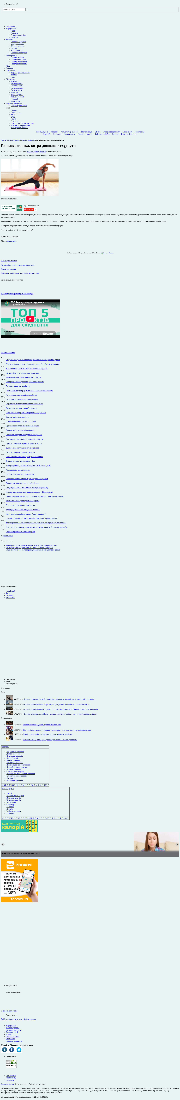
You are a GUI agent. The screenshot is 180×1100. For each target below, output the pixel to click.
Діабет (107, 134)
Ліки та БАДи (16, 86)
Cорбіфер (10, 804)
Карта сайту (11, 1078)
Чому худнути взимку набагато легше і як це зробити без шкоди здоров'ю (36, 527)
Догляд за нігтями (18, 59)
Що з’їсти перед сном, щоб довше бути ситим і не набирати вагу (50, 740)
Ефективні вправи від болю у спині (21, 421)
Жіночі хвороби (13, 760)
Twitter (8, 593)
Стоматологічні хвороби (16, 776)
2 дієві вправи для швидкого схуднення (22, 448)
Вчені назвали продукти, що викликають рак (42, 724)
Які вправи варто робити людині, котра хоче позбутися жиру (31, 545)
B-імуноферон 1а (13, 800)
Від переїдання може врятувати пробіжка (23, 509)
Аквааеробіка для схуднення (18, 470)
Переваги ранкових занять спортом (20, 532)
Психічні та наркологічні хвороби (20, 774)
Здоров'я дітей (12, 1032)
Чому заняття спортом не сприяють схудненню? (26, 413)
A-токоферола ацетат (15, 796)
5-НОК (9, 793)
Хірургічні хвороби (14, 780)
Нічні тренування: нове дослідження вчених (24, 457)
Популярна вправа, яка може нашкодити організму (27, 487)
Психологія (15, 112)
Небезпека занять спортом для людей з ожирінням (27, 479)
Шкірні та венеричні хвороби (18, 765)
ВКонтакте (10, 598)
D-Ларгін (10, 807)
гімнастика (11, 241)
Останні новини (8, 353)
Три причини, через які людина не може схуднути (27, 368)
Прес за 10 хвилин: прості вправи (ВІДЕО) (24, 443)
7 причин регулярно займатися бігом (21, 395)
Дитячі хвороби (13, 754)
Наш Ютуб (10, 591)
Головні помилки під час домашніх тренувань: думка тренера (31, 518)
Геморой (14, 99)
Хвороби (9, 68)
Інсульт (90, 134)
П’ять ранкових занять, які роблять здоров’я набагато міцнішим (32, 364)
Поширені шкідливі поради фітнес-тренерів (24, 435)
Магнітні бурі (86, 132)
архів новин (8, 536)
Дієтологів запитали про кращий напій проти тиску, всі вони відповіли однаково (57, 730)
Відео (13, 117)
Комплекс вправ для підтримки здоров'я (22, 501)
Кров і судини (17, 95)
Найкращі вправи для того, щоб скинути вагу (25, 382)
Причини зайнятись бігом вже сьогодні (22, 426)
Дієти (13, 31)
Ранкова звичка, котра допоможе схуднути (23, 377)
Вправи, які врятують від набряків (20, 430)
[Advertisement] (8, 567)
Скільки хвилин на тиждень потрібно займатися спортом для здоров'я (35, 496)
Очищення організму (111, 132)
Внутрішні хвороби (14, 756)
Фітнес (14, 75)
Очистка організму (19, 35)
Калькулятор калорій (19, 128)
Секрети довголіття (19, 106)
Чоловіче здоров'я (18, 42)
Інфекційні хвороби (14, 763)
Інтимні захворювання (20, 125)
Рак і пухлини (17, 84)
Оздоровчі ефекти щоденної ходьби (20, 505)
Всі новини (10, 26)
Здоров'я (9, 39)
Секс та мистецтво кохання (22, 123)
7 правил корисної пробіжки (18, 386)
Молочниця (139, 132)
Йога (13, 77)
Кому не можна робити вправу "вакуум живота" (26, 514)
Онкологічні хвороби (15, 771)
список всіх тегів (9, 1011)
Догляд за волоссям (19, 64)
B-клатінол (11, 802)
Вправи (124, 134)
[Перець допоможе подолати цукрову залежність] (90, 842)
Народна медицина (14, 103)
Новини (14, 110)
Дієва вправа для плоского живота (20, 452)
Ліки (8, 66)
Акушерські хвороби (15, 752)
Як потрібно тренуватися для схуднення (22, 373)
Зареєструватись (15, 1019)
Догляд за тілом (17, 57)
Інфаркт (98, 134)
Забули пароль (30, 1019)
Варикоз (115, 134)
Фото (13, 114)
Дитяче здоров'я (17, 44)
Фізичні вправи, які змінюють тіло (20, 461)
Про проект (11, 1076)
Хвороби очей (12, 758)
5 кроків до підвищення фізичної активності (24, 404)
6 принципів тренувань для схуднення (22, 399)
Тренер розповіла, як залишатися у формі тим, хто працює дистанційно (36, 523)
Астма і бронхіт (17, 97)
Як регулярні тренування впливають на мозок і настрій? (29, 548)
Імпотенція (15, 101)
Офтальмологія (17, 88)
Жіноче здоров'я (17, 46)
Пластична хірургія (19, 53)
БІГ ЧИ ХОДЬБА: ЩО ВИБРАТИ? (20, 474)
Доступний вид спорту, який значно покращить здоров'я (29, 390)
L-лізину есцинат (13, 811)
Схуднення (10, 70)
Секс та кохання (12, 1036)
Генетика (14, 121)
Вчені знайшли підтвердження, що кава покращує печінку (47, 734)
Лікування (10, 79)
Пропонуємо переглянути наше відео (17, 294)
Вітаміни (14, 37)
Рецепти (14, 33)
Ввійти (4, 1019)
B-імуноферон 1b (13, 798)
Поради (81, 134)
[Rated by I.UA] (11, 1063)
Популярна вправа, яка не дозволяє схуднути (24, 439)
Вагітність (15, 48)
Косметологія (16, 50)
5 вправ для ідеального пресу (18, 417)
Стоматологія (16, 90)
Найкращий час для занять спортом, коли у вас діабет (28, 465)
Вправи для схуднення (20, 73)
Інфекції (14, 92)
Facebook (9, 595)
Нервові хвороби (13, 769)
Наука (13, 119)
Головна (3, 140)
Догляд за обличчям (19, 61)
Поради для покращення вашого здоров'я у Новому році (29, 492)
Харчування (11, 28)
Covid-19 (133, 134)
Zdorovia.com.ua (8, 1084)
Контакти (10, 1080)
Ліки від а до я (42, 132)
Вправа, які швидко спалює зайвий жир (22, 483)
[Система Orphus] (106, 253)
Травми (14, 81)
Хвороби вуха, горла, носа (17, 767)
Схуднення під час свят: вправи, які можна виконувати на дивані (33, 360)
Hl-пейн (9, 809)
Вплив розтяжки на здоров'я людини (21, 408)
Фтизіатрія (10, 778)
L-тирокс (10, 813)
